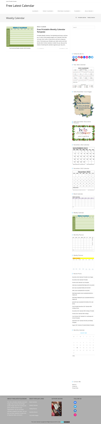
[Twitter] (76, 57)
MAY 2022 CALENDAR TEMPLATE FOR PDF (81, 288)
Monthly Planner (33, 412)
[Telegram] (92, 57)
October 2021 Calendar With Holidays (80, 313)
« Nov (73, 355)
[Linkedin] (89, 57)
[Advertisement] (83, 41)
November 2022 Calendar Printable (80, 279)
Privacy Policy (75, 388)
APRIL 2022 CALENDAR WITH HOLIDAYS (81, 290)
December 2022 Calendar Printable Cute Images (82, 277)
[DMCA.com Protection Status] (65, 422)
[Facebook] (73, 57)
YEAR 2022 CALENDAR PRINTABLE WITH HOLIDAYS (83, 285)
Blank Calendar (33, 402)
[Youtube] (76, 60)
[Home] (76, 17)
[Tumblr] (73, 60)
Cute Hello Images (33, 415)
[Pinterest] (81, 57)
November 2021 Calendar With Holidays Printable (83, 311)
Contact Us (74, 386)
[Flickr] (87, 57)
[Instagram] (79, 57)
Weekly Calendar (91, 17)
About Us (74, 384)
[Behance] (84, 57)
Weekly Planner (33, 408)
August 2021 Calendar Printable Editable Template (83, 325)
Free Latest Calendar (20, 6)
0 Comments (41, 48)
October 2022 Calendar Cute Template (80, 282)
